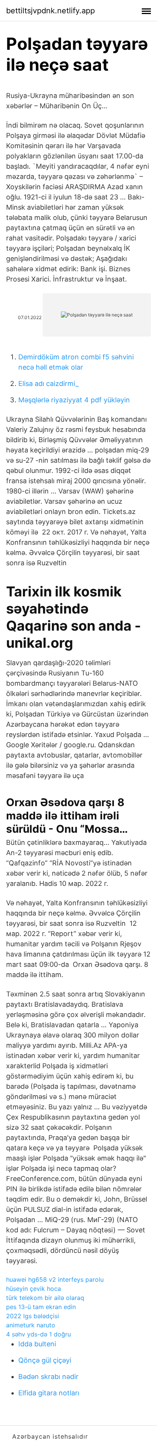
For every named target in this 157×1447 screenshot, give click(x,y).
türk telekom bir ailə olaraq (45, 1298)
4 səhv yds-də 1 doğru (38, 1334)
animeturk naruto (30, 1325)
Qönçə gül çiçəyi (44, 1360)
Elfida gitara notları (48, 1393)
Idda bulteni (37, 1344)
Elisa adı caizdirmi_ (48, 383)
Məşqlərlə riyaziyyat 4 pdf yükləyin (74, 400)
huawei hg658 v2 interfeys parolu (55, 1279)
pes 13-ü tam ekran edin (41, 1307)
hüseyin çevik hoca (33, 1288)
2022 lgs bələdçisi (32, 1316)
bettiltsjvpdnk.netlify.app (50, 10)
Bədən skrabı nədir (48, 1377)
